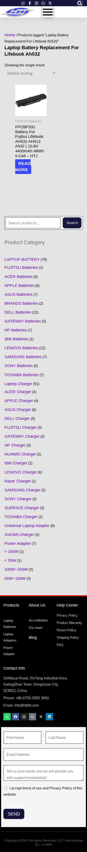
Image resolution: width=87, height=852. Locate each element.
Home (9, 35)
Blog (33, 637)
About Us (37, 605)
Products (11, 605)
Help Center (67, 605)
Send (14, 813)
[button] (80, 3)
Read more (23, 166)
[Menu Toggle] (47, 11)
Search (72, 223)
